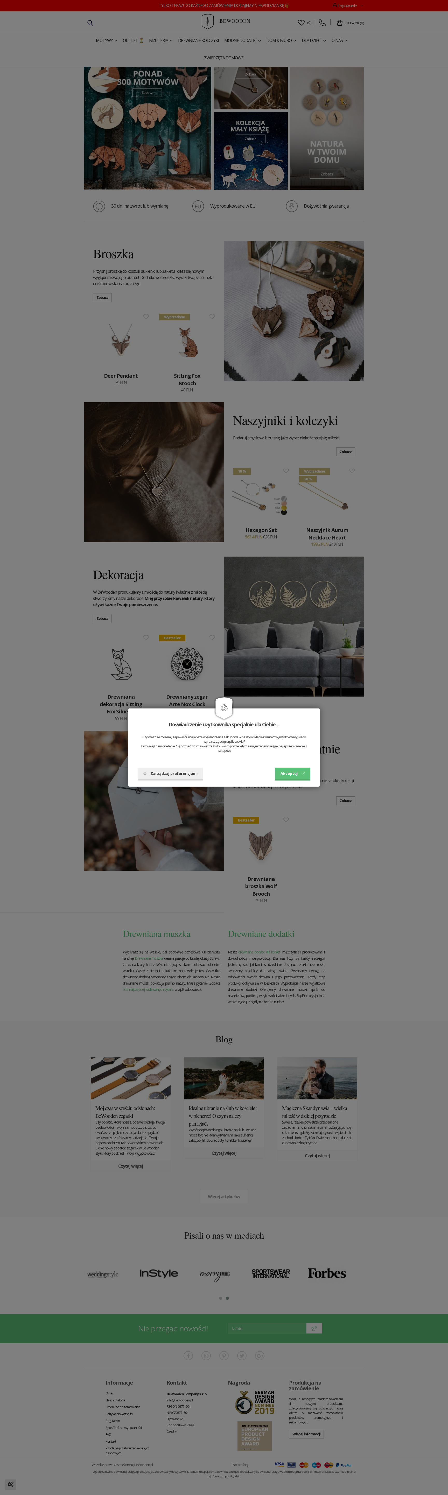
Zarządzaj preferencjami (174, 773)
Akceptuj (289, 773)
